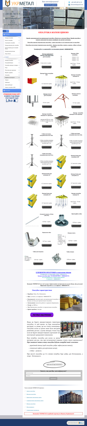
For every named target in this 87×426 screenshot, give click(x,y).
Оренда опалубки (9, 37)
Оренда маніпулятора (10, 51)
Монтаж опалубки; (31, 403)
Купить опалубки (9, 40)
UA (7, 31)
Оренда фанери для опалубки (12, 45)
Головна (7, 34)
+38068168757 (57, 279)
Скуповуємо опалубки (10, 42)
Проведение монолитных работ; (34, 397)
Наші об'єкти (8, 53)
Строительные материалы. (33, 410)
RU (4, 31)
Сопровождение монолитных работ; (35, 400)
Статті (7, 57)
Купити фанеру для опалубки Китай (11, 48)
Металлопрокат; (30, 407)
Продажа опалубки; (31, 394)
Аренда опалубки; (31, 391)
